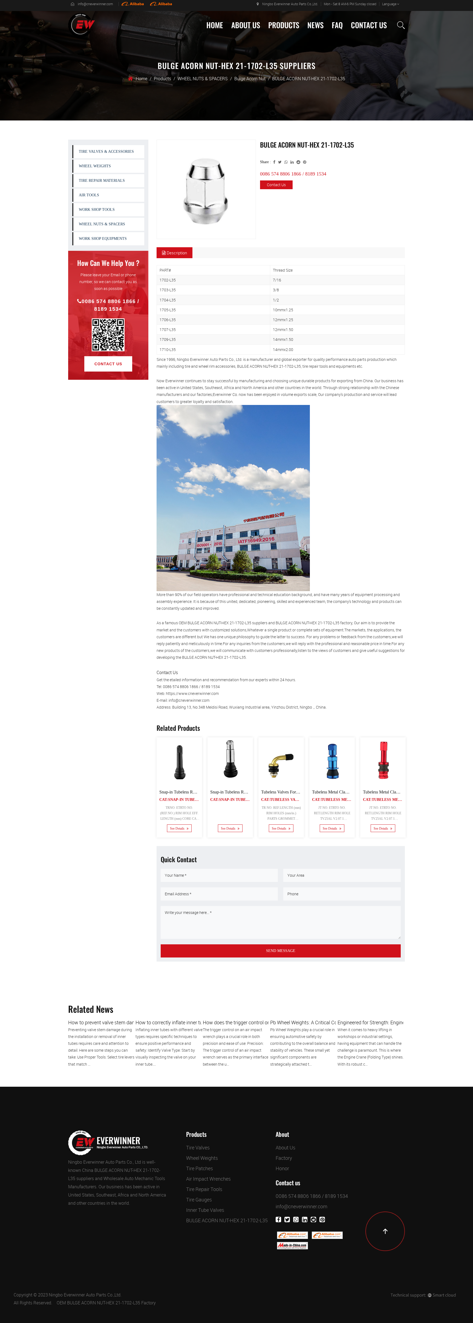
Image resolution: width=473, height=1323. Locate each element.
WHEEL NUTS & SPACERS (203, 79)
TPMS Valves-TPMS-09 (294, 792)
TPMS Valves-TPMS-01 (192, 792)
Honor (282, 1168)
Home (214, 25)
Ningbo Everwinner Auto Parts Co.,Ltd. (85, 1295)
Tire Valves (198, 1147)
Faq (337, 25)
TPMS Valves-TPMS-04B (244, 792)
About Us (245, 25)
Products (283, 25)
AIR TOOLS (89, 195)
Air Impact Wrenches (208, 1178)
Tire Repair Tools (204, 1189)
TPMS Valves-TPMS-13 (345, 792)
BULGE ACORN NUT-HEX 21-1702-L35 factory (314, 622)
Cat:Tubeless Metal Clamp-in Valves (159, 800)
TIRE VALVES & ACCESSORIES (294, 38)
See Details (189, 829)
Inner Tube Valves (205, 1210)
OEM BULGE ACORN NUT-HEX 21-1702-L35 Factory (106, 1303)
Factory (239, 37)
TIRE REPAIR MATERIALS (102, 181)
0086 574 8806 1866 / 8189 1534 (110, 305)
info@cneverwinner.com (95, 4)
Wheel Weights (202, 1158)
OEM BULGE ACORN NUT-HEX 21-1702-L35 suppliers (223, 622)
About (282, 1134)
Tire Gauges (199, 1199)
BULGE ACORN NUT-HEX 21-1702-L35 (227, 1220)
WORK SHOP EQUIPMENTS (103, 239)
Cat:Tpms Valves (190, 800)
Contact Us (369, 25)
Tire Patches (199, 1168)
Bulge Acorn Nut (250, 79)
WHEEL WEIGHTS (283, 37)
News (315, 25)
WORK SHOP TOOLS (97, 210)
